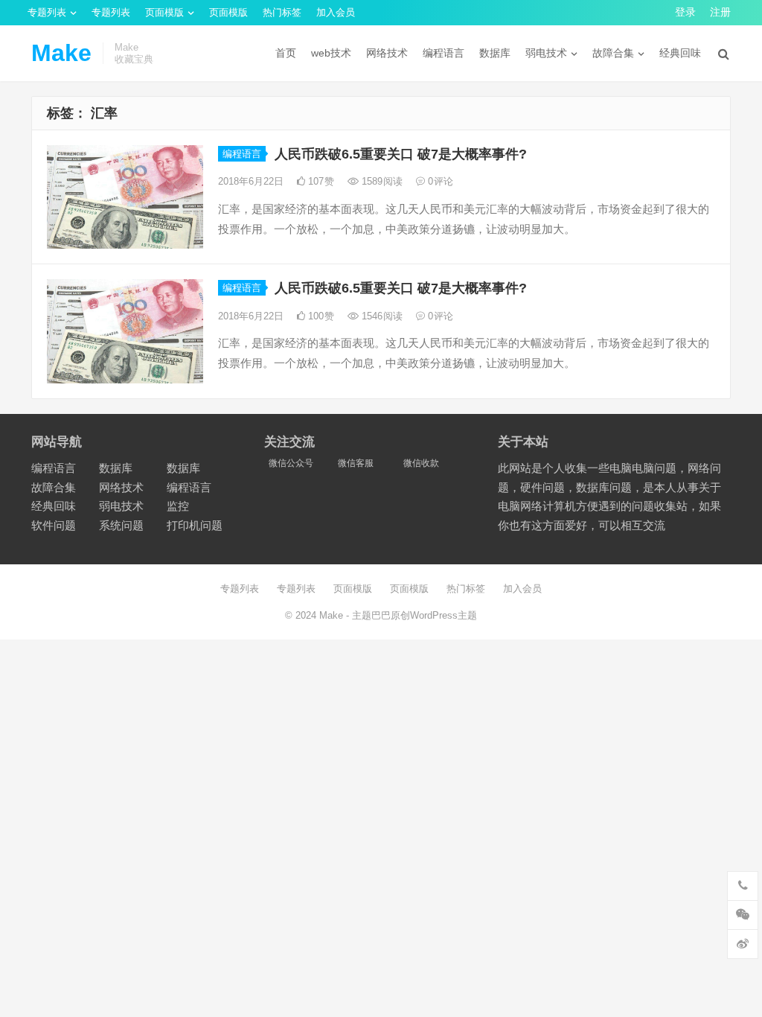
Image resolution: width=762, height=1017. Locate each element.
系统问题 (121, 525)
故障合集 (613, 53)
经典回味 (680, 53)
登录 (685, 12)
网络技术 (387, 53)
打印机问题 (194, 525)
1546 (381, 316)
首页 (285, 53)
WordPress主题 (443, 615)
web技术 (331, 53)
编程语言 (443, 53)
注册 (720, 12)
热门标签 (282, 12)
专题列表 (47, 12)
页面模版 (164, 12)
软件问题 (53, 525)
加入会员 (335, 12)
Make (61, 52)
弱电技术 (546, 53)
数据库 (494, 53)
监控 (178, 506)
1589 (381, 181)
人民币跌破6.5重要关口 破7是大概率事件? (401, 154)
